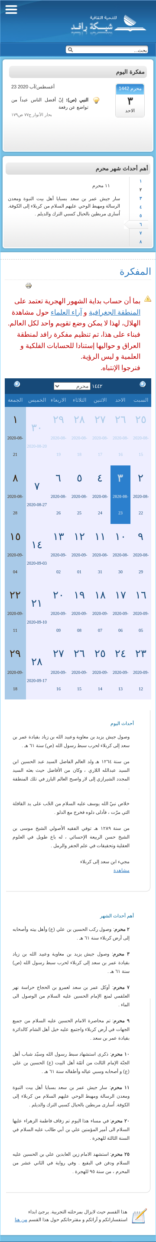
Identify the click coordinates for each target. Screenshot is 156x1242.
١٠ (120, 536)
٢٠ (58, 595)
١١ (100, 536)
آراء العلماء (66, 312)
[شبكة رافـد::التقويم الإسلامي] (107, 24)
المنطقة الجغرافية (114, 312)
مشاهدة (122, 870)
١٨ (100, 595)
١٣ (58, 536)
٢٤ (120, 653)
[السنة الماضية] (140, 386)
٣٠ (36, 427)
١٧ (120, 595)
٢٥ (140, 419)
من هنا (21, 1219)
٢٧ (100, 419)
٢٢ (15, 595)
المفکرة (135, 271)
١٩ (79, 595)
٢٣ (140, 653)
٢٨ (79, 419)
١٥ (15, 536)
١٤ (36, 544)
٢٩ (58, 419)
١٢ (79, 536)
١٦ (140, 595)
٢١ (36, 603)
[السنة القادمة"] (15, 386)
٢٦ (120, 419)
